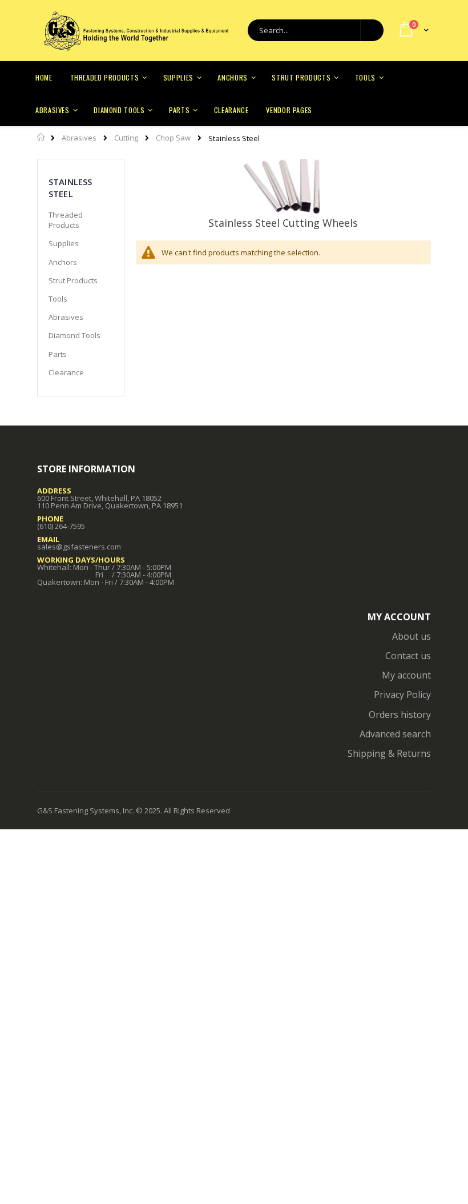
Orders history (400, 714)
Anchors (63, 262)
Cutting (126, 138)
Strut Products (73, 280)
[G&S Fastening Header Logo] (135, 30)
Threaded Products (66, 220)
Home (41, 137)
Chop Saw (173, 138)
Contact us (408, 655)
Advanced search (395, 734)
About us (411, 636)
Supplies (64, 243)
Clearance (66, 372)
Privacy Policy (402, 694)
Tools (58, 299)
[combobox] (315, 30)
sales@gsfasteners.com (79, 546)
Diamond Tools (74, 335)
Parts (58, 354)
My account (406, 675)
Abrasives (79, 138)
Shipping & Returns (389, 753)
